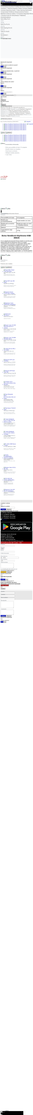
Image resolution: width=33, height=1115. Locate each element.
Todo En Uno (5, 31)
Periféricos (11, 12)
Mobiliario (3, 14)
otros (2, 22)
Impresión (15, 8)
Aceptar (3, 509)
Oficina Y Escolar (6, 107)
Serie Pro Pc (5, 24)
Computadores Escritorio (7, 6)
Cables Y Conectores (17, 14)
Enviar (3, 579)
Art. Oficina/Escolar (17, 107)
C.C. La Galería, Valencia (7, 514)
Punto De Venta (10, 15)
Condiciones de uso (4, 541)
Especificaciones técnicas (12, 213)
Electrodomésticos (6, 17)
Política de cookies (19, 541)
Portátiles (17, 6)
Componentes (4, 12)
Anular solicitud (4, 585)
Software (28, 6)
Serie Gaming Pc (6, 28)
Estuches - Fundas (15, 113)
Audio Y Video (16, 10)
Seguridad (26, 14)
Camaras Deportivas (6, 10)
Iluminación (12, 114)
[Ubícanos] (4, 520)
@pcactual (9, 536)
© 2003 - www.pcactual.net (8, 539)
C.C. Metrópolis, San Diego (8, 516)
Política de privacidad (12, 541)
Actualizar (3, 572)
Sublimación (28, 10)
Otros (12, 109)
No (5, 66)
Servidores (4, 35)
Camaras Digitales (27, 8)
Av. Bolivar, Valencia (6, 512)
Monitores (22, 6)
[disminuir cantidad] (3, 208)
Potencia (8, 14)
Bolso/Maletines (15, 111)
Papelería (22, 109)
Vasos (3, 116)
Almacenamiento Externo (21, 12)
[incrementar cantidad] (8, 208)
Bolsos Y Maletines (20, 15)
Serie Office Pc (5, 19)
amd (2, 21)
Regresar (3, 99)
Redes (20, 8)
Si (2, 66)
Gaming (22, 10)
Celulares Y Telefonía (6, 8)
